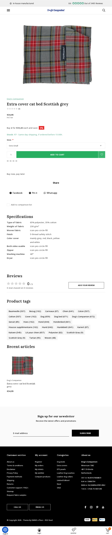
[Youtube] (103, 507)
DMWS (34, 520)
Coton (83, 311)
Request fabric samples (16, 495)
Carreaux (51, 311)
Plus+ (41, 520)
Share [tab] (56, 182)
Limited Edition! (63, 480)
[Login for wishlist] (101, 154)
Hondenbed (61, 321)
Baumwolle (17, 311)
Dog (45, 316)
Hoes (28, 321)
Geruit (14, 321)
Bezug (35, 311)
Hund (47, 327)
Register (38, 462)
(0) (19, 108)
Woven (50, 337)
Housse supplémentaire (23, 327)
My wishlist (39, 473)
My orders (39, 465)
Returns (10, 484)
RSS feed (49, 520)
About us (10, 462)
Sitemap (10, 491)
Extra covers (62, 465)
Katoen (15, 332)
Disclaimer (11, 469)
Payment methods (14, 476)
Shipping (10, 480)
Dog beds (61, 462)
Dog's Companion (15, 98)
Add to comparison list (21, 204)
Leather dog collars (65, 476)
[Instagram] (91, 507)
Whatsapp (52, 192)
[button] (9, 10)
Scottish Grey (17, 337)
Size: (10, 140)
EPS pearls (61, 469)
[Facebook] (85, 507)
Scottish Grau (75, 332)
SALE (59, 487)
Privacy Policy (12, 473)
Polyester (55, 332)
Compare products (42, 476)
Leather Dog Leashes (66, 473)
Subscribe (85, 433)
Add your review (86, 285)
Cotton (15, 316)
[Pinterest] (97, 507)
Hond (43, 321)
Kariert (83, 327)
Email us (40, 507)
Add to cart (57, 154)
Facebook (18, 192)
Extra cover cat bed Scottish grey (21, 385)
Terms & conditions (15, 465)
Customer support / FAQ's (17, 487)
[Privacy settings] (5, 530)
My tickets (39, 469)
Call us (17, 507)
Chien (68, 311)
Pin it (34, 192)
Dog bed (61, 316)
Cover (30, 316)
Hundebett (65, 327)
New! (59, 484)
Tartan (34, 337)
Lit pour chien (35, 332)
